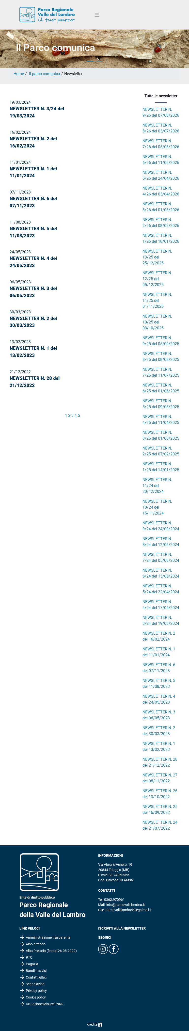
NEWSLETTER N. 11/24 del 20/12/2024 (157, 485)
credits (92, 1024)
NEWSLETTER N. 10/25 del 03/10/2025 (157, 322)
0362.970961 (114, 900)
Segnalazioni (35, 984)
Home (19, 73)
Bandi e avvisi (36, 971)
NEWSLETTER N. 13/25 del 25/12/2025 (157, 257)
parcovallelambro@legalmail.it (129, 910)
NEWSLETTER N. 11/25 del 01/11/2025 (157, 300)
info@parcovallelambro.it (125, 905)
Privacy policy (36, 991)
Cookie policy (36, 997)
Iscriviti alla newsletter (122, 928)
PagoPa (32, 964)
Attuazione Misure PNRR (44, 1004)
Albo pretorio (36, 944)
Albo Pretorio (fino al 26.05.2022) (51, 951)
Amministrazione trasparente (48, 937)
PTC (29, 957)
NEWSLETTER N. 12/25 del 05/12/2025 (157, 279)
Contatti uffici (36, 977)
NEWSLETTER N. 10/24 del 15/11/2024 (157, 507)
